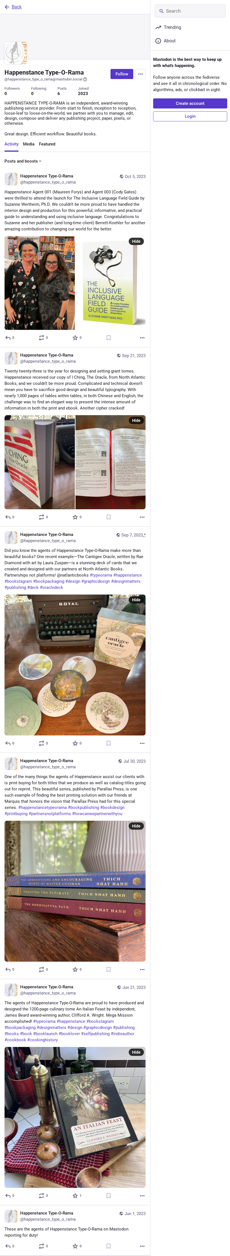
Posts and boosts (21, 161)
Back (17, 7)
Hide (136, 241)
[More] (142, 337)
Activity (11, 144)
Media (28, 144)
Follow (122, 74)
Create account (190, 103)
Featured (47, 144)
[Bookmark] (108, 337)
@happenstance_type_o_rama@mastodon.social (43, 79)
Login (190, 116)
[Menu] (140, 74)
